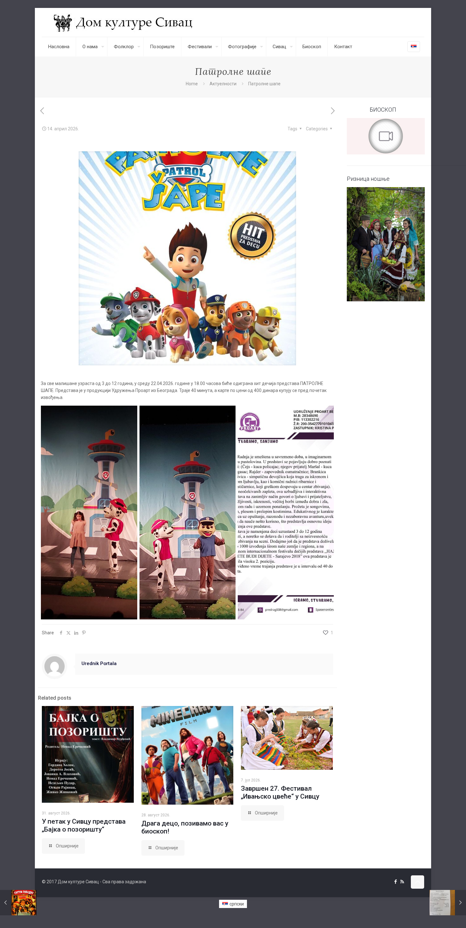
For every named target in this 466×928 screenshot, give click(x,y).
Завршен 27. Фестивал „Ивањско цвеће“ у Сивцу (280, 792)
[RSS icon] (402, 882)
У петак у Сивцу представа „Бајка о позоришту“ (84, 825)
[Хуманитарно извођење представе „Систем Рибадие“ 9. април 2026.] (18, 902)
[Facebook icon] (395, 882)
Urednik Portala (99, 663)
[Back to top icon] (417, 882)
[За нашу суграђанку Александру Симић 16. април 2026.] (448, 902)
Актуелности (223, 83)
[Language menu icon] (413, 46)
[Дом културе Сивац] (123, 22)
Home (192, 83)
